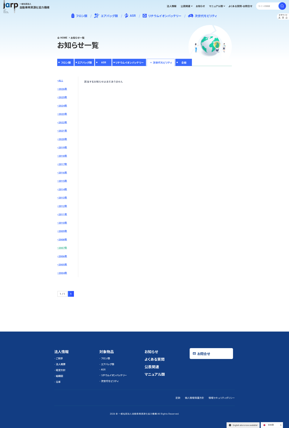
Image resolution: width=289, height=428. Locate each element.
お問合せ (203, 354)
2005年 (63, 264)
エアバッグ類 (109, 16)
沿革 (58, 382)
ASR (133, 15)
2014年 (63, 189)
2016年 (63, 172)
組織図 (59, 376)
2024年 (63, 105)
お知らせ (200, 6)
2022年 (63, 122)
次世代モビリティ (206, 16)
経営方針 (60, 370)
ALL (61, 80)
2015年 (63, 181)
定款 (178, 398)
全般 (183, 62)
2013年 (63, 197)
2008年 (63, 239)
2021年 (63, 130)
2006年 (63, 256)
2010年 (63, 222)
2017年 (63, 164)
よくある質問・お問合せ (240, 6)
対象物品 (106, 352)
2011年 (63, 214)
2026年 (63, 89)
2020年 (63, 139)
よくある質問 (154, 359)
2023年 (63, 114)
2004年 (63, 273)
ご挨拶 (59, 358)
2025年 (63, 97)
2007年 (63, 247)
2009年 (63, 231)
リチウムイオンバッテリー (164, 16)
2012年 (63, 206)
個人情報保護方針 (194, 398)
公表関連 (185, 6)
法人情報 (171, 6)
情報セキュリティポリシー (222, 398)
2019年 (63, 147)
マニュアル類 (216, 6)
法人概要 (60, 364)
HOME (63, 37)
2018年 (63, 155)
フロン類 (81, 16)
